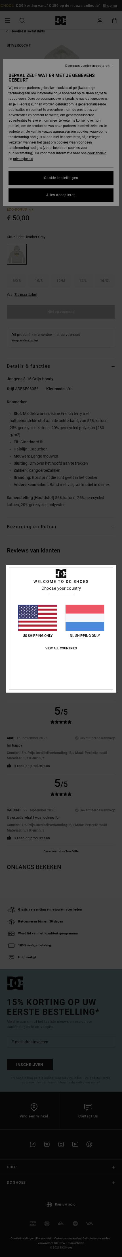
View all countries (61, 648)
